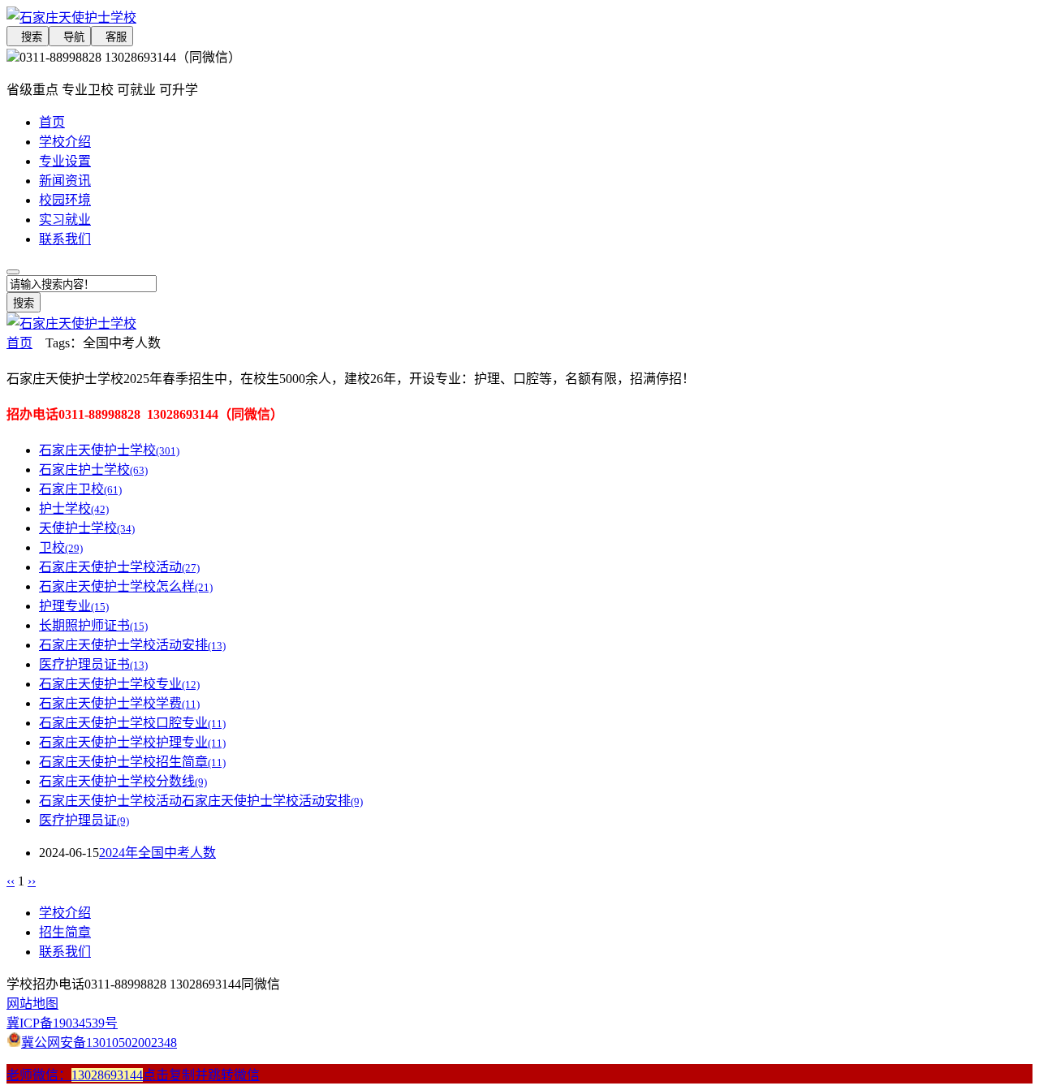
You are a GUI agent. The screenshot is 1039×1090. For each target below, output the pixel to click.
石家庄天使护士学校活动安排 (132, 645)
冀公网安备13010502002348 (99, 1042)
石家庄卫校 (80, 489)
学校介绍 (65, 142)
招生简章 (65, 932)
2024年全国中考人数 (157, 853)
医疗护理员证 (84, 820)
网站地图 (32, 1003)
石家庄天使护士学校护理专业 (132, 742)
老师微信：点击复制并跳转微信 (133, 1075)
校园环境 (65, 200)
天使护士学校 (87, 528)
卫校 (61, 547)
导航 (69, 37)
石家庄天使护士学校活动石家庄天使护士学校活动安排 (201, 801)
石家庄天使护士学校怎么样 (126, 586)
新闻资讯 (65, 180)
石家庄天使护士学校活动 (119, 567)
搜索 (27, 37)
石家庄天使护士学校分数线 (123, 781)
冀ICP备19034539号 (62, 1023)
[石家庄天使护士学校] (422, 16)
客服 (112, 37)
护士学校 (74, 508)
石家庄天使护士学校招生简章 (132, 762)
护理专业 (74, 606)
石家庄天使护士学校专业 (119, 684)
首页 (52, 122)
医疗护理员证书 (93, 664)
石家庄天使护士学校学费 (119, 703)
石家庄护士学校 (93, 469)
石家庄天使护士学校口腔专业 (132, 723)
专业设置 (65, 161)
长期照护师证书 (93, 625)
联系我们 (65, 239)
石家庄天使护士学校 (109, 450)
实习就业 (65, 219)
